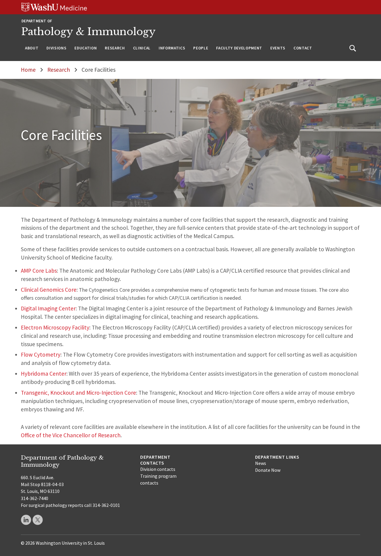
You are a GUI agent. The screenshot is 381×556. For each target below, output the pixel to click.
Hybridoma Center (43, 373)
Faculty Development (239, 48)
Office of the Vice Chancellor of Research (71, 435)
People (200, 48)
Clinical (142, 48)
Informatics (172, 48)
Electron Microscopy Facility (55, 327)
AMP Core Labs (39, 270)
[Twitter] (37, 520)
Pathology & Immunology (88, 32)
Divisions (56, 48)
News (260, 463)
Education (85, 48)
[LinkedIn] (26, 520)
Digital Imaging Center (48, 308)
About (31, 48)
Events (277, 48)
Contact (302, 48)
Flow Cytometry (40, 354)
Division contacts (157, 469)
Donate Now (267, 470)
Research (115, 48)
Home (28, 69)
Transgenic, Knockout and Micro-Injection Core (78, 392)
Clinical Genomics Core (48, 289)
